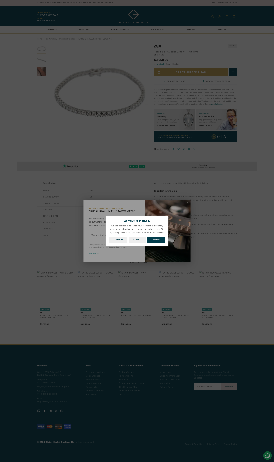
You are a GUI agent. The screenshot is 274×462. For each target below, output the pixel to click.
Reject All (137, 239)
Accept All (155, 239)
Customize (118, 239)
